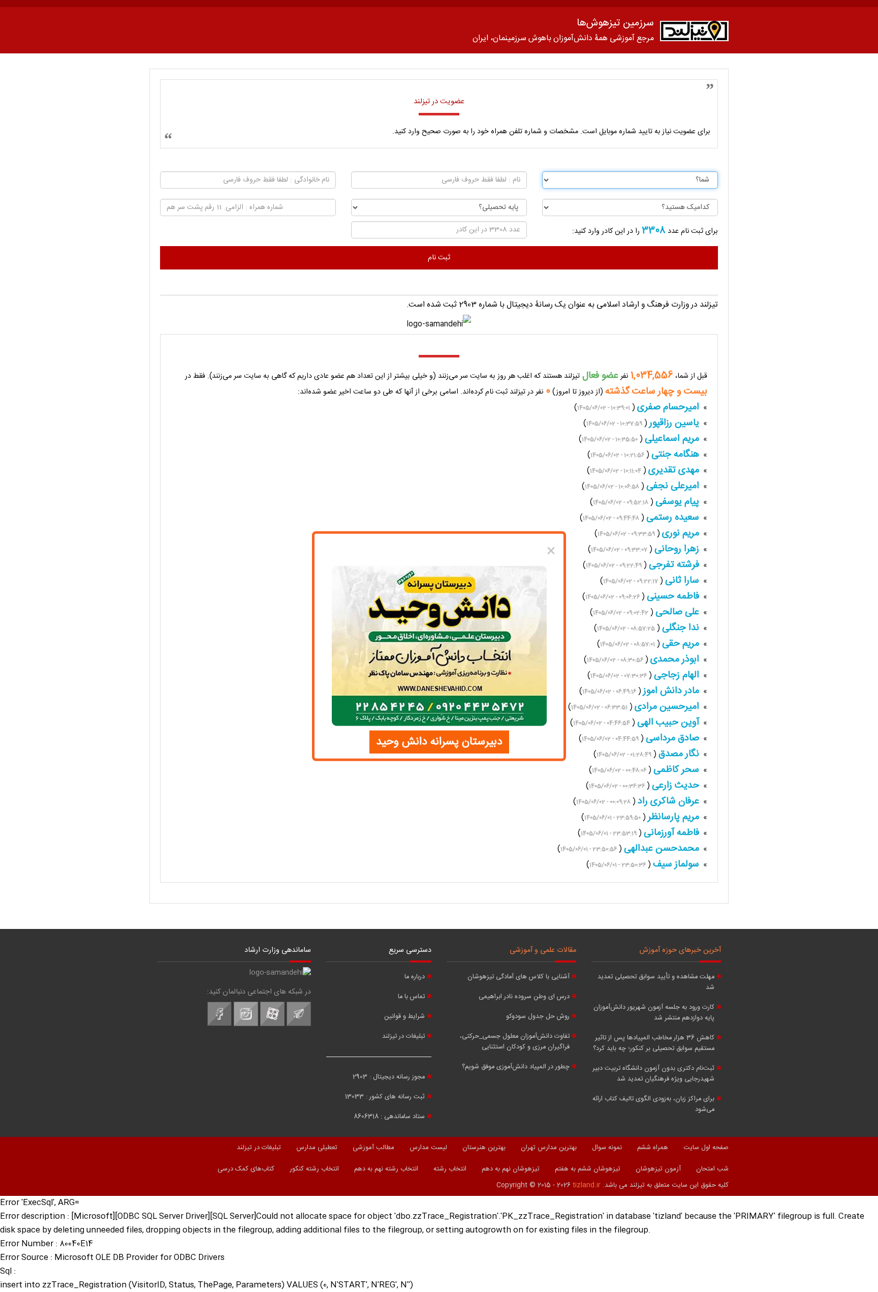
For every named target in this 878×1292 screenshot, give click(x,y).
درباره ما (414, 977)
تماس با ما (411, 996)
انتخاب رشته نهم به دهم (386, 1169)
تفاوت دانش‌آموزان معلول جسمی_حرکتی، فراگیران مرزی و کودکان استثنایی (515, 1042)
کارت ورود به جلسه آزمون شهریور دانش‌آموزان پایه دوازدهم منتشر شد (653, 1013)
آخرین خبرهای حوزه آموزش (680, 950)
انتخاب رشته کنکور (314, 1169)
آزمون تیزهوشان (658, 1169)
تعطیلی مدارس (316, 1147)
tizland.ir (587, 1185)
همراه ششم (652, 1147)
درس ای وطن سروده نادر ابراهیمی (524, 996)
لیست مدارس (428, 1147)
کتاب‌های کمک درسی (245, 1169)
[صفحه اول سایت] (694, 33)
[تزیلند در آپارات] (272, 1024)
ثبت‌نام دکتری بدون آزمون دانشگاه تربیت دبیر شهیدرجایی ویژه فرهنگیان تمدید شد (653, 1074)
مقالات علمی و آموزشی (543, 950)
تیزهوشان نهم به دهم (511, 1169)
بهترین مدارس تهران (549, 1147)
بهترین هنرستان (484, 1147)
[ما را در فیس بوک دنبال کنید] (219, 1024)
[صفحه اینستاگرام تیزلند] (246, 1024)
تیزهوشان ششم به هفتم (587, 1169)
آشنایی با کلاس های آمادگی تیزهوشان (518, 977)
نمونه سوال (607, 1147)
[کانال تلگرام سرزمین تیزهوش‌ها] (299, 1024)
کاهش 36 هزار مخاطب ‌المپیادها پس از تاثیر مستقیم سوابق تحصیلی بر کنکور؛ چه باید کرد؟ (653, 1043)
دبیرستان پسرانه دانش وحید (439, 742)
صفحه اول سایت (706, 1147)
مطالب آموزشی (373, 1147)
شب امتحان (712, 1169)
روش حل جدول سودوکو (538, 1016)
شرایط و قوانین (404, 1016)
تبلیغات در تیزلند (403, 1036)
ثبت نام (439, 258)
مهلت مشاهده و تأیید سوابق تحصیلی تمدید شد (656, 982)
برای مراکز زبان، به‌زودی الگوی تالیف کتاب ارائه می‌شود (653, 1104)
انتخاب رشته (449, 1169)
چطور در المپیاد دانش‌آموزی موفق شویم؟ (516, 1067)
